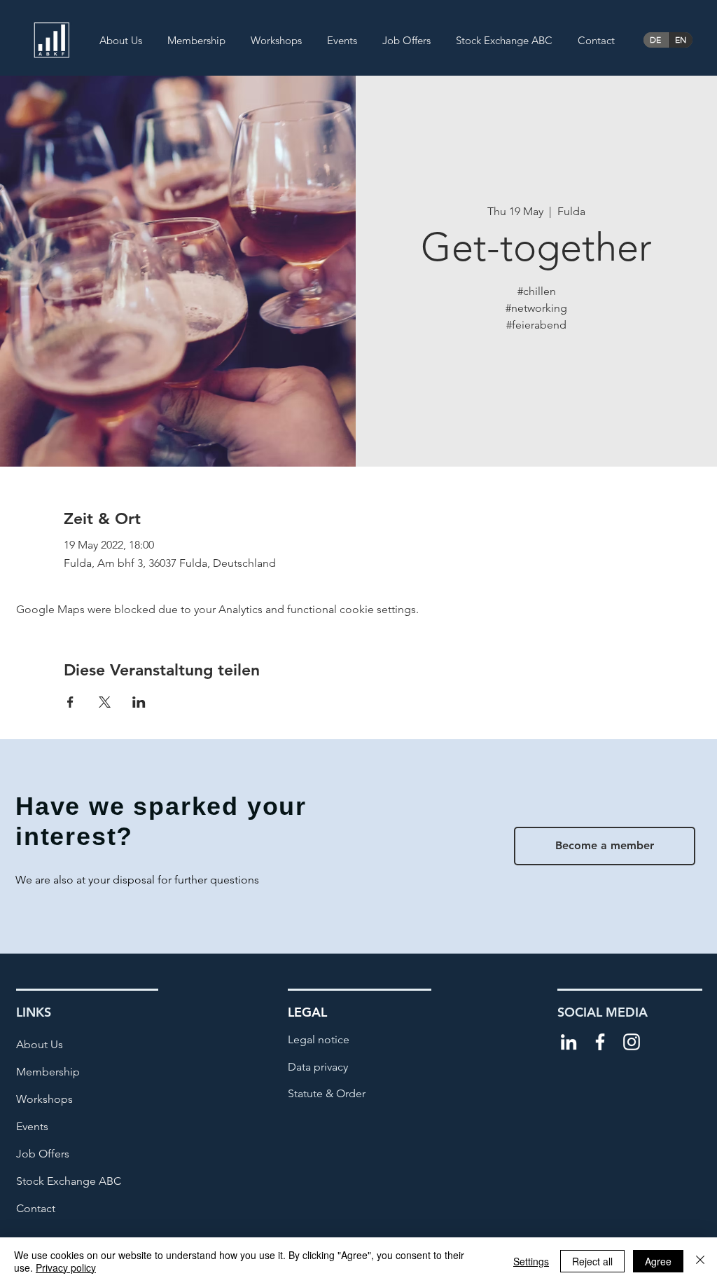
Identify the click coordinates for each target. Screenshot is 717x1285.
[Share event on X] (104, 702)
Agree (658, 1261)
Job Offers (42, 1153)
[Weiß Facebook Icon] (600, 1042)
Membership (48, 1071)
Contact (35, 1208)
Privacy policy (66, 1267)
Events (32, 1126)
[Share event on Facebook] (70, 702)
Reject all (592, 1261)
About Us (39, 1044)
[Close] (700, 1261)
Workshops (44, 1099)
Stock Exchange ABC (68, 1181)
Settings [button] (531, 1261)
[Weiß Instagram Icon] (631, 1042)
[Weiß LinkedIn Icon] (568, 1042)
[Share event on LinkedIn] (139, 702)
